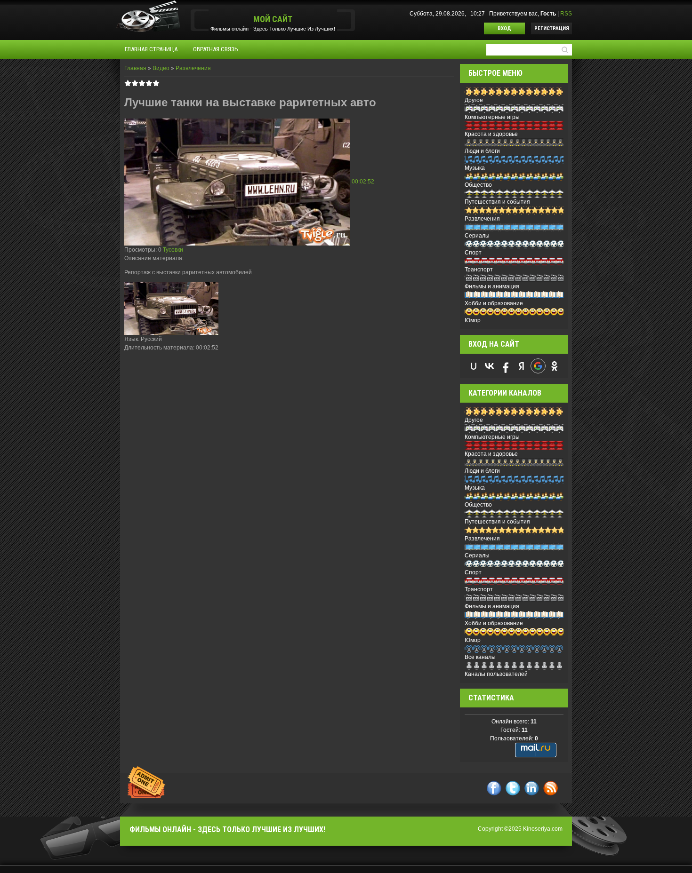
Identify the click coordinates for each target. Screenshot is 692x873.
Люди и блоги (482, 151)
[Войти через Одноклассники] (554, 366)
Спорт (473, 252)
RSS (566, 13)
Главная (135, 68)
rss (550, 788)
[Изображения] (171, 308)
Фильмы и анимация (492, 286)
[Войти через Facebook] (506, 366)
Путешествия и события (497, 201)
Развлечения (193, 68)
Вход (504, 28)
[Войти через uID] (474, 366)
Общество (478, 185)
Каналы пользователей (496, 674)
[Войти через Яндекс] (522, 366)
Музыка (475, 168)
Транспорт (479, 269)
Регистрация (551, 28)
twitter (513, 788)
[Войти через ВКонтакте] (490, 366)
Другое (474, 100)
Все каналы (480, 657)
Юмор (473, 320)
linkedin (531, 788)
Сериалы (477, 235)
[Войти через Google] (538, 365)
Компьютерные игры (492, 117)
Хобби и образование (494, 303)
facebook (494, 788)
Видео (161, 68)
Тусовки (173, 249)
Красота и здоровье (491, 134)
